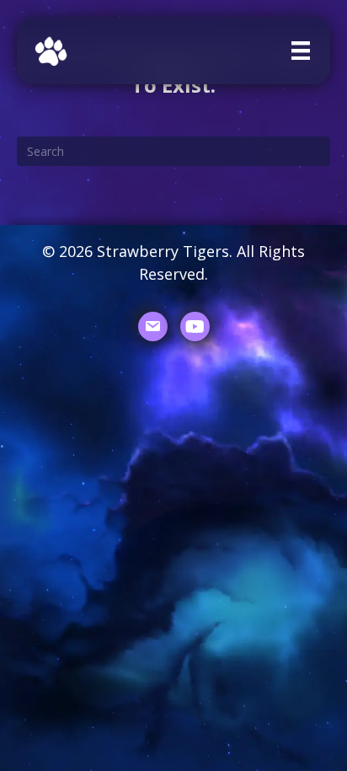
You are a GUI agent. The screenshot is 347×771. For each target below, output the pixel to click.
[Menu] (301, 50)
